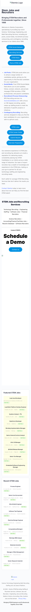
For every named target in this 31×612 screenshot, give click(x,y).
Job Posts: (7, 72)
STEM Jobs (15, 127)
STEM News (15, 58)
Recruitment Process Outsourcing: (16, 96)
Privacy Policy (22, 598)
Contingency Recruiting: (12, 112)
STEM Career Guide (15, 132)
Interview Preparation (15, 143)
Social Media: (8, 84)
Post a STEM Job (15, 63)
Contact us (15, 249)
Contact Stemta (7, 188)
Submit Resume (16, 137)
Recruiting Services (15, 52)
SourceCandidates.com (11, 101)
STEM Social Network (15, 47)
